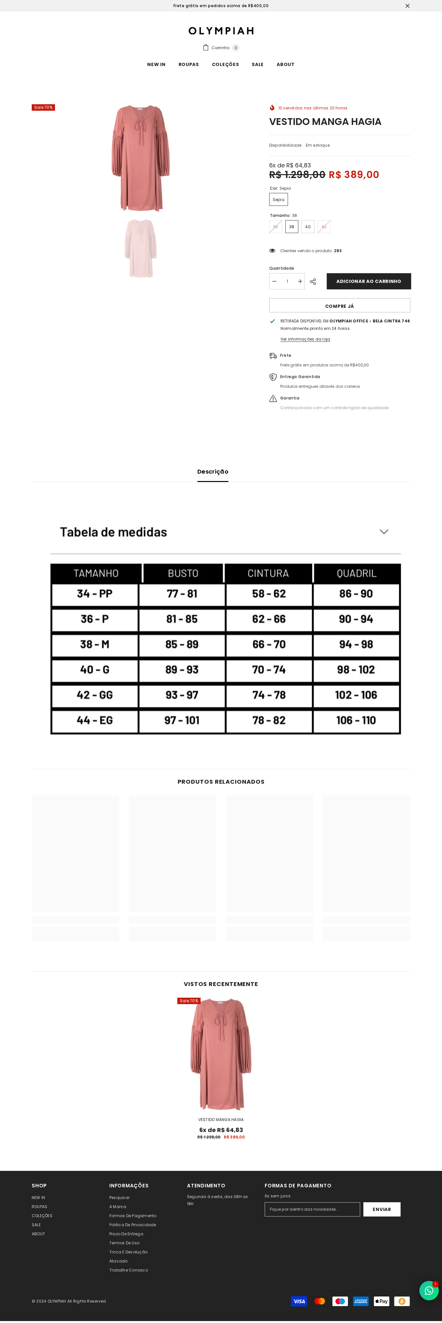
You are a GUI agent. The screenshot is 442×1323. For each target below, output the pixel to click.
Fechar (407, 6)
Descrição (212, 471)
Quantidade (281, 268)
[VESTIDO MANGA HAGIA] (221, 1054)
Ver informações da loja (305, 339)
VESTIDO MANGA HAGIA (221, 1119)
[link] (221, 625)
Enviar (382, 1209)
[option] (141, 158)
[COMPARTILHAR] (315, 281)
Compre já (339, 306)
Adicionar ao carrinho (368, 281)
